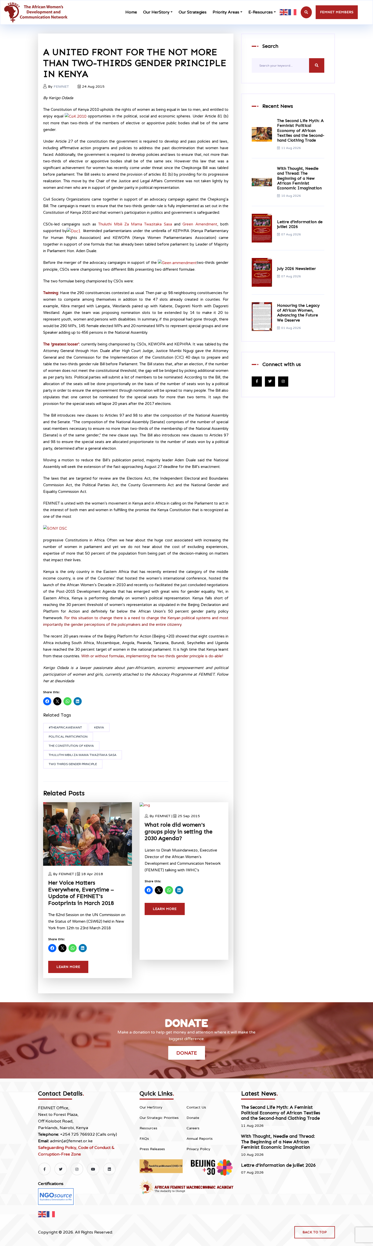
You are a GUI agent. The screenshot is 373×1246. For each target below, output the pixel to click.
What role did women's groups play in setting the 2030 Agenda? (178, 831)
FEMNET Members (336, 12)
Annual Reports (200, 1138)
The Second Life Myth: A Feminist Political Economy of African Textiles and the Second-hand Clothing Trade (300, 130)
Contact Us (196, 1107)
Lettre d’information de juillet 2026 (278, 1165)
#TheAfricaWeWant (65, 727)
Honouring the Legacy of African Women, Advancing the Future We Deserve (298, 313)
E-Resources (260, 12)
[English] (284, 12)
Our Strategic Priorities (159, 1118)
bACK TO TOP (314, 1232)
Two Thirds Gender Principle (73, 764)
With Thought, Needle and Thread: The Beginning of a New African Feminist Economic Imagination (299, 178)
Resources (148, 1128)
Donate (186, 1053)
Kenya (99, 727)
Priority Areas (226, 12)
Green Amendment (199, 224)
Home (131, 12)
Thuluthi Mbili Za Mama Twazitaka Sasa (135, 224)
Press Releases (152, 1149)
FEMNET (61, 86)
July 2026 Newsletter (296, 268)
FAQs (144, 1138)
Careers (193, 1128)
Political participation (68, 736)
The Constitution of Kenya (71, 746)
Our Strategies (193, 12)
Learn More (68, 967)
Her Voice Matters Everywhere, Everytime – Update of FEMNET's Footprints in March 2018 (81, 892)
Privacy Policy (198, 1149)
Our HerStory (156, 12)
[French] (292, 12)
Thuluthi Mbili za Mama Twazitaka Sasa (82, 755)
